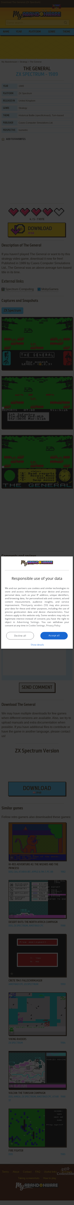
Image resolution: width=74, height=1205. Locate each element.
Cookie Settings (37, 625)
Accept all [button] (54, 635)
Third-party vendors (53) (34, 605)
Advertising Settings (28, 622)
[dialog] (37, 602)
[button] (37, 644)
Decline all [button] (20, 635)
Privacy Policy (53, 625)
